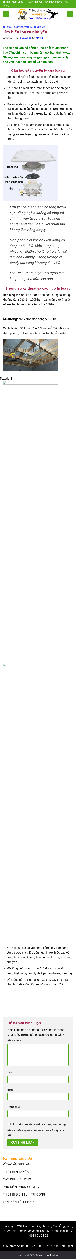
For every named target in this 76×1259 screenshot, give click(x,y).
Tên (9, 1072)
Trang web (13, 1106)
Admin (39, 38)
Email (10, 1089)
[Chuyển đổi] (70, 1172)
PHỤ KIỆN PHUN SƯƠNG (21, 1187)
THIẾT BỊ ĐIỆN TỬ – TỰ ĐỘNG (24, 1194)
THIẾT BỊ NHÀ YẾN (16, 1172)
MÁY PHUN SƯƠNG (17, 1179)
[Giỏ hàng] (70, 14)
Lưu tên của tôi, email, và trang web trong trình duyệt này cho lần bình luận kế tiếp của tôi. (36, 1130)
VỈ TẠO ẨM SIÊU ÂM (16, 1164)
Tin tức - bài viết (13, 27)
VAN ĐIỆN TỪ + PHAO (18, 1201)
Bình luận (14, 1040)
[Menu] (6, 14)
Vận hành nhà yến (35, 27)
